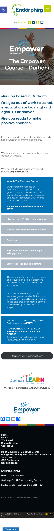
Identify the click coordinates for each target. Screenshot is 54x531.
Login (14, 22)
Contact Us (7, 445)
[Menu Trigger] (47, 8)
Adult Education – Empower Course (20, 451)
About (4, 437)
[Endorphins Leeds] (27, 10)
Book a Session (9, 443)
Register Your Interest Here (27, 355)
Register (22, 22)
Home (4, 434)
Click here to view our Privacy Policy (20, 497)
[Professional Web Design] (48, 514)
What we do (7, 440)
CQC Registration (10, 460)
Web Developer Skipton (35, 514)
